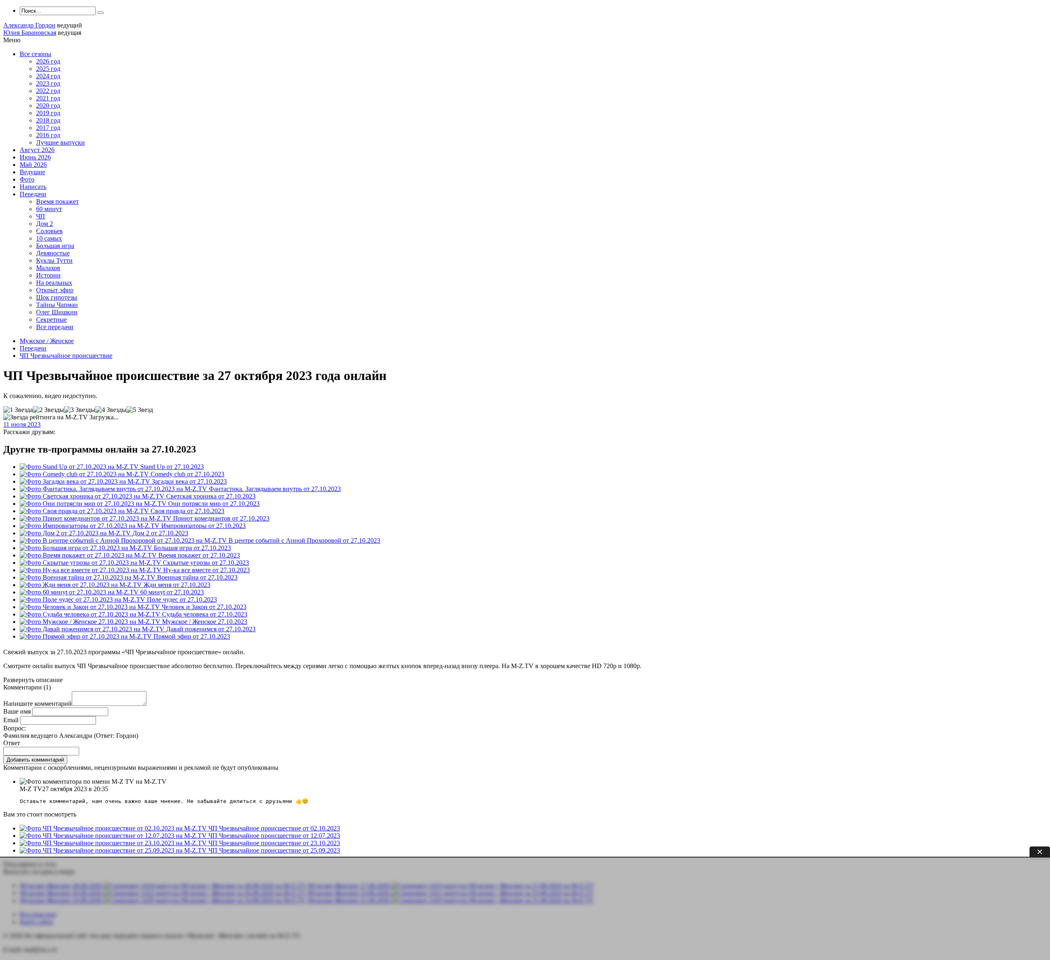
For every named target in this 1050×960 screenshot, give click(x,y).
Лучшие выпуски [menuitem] (60, 142)
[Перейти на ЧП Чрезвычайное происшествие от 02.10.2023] (114, 828)
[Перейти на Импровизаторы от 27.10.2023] (90, 525)
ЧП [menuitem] (40, 216)
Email (10, 720)
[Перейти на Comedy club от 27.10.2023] (85, 474)
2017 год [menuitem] (48, 127)
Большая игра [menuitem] (55, 245)
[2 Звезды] (48, 410)
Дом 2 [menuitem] (44, 223)
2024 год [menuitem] (48, 76)
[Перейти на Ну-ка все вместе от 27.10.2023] (91, 569)
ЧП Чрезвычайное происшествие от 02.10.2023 (274, 828)
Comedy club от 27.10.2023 (187, 474)
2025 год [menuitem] (48, 68)
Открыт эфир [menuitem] (54, 290)
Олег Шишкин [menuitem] (57, 312)
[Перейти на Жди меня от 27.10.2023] (82, 584)
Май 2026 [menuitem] (33, 164)
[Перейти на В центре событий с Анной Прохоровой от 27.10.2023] (124, 540)
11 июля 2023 (22, 424)
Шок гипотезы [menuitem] (56, 297)
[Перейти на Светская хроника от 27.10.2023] (93, 496)
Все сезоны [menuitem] (35, 53)
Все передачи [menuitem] (54, 326)
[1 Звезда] (18, 410)
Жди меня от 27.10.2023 (177, 584)
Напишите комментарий (37, 703)
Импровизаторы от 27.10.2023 (203, 525)
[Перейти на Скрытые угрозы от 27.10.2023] (91, 562)
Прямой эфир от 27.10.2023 (191, 636)
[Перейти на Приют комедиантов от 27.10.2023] (96, 518)
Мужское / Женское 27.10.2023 (204, 621)
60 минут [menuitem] (49, 208)
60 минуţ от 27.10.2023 (172, 592)
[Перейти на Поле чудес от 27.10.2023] (83, 599)
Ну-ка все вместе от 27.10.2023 (206, 569)
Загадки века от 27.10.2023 (189, 481)
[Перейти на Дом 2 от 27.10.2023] (76, 533)
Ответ (11, 742)
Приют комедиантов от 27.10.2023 (221, 518)
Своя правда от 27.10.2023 (187, 510)
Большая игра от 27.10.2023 (192, 547)
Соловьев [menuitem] (49, 230)
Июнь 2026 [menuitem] (35, 157)
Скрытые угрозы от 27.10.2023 (206, 562)
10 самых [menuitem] (49, 238)
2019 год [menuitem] (48, 112)
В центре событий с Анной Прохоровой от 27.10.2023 (304, 540)
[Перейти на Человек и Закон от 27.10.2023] (91, 606)
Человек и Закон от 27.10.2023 (204, 606)
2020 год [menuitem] (48, 105)
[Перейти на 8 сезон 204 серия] (91, 621)
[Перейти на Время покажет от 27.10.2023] (89, 555)
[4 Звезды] (110, 410)
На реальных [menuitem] (54, 282)
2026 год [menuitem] (48, 61)
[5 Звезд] (139, 410)
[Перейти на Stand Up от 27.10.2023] (80, 466)
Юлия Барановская (29, 32)
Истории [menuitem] (48, 275)
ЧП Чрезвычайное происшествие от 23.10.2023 (274, 842)
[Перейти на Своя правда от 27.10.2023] (85, 510)
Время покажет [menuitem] (57, 201)
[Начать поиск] (100, 12)
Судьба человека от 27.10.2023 (204, 614)
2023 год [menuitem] (48, 83)
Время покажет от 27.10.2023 (199, 555)
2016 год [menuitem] (48, 135)
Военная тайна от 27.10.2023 (197, 577)
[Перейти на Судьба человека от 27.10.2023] (91, 614)
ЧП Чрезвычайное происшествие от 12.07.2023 (274, 835)
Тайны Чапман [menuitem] (57, 304)
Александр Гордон (29, 25)
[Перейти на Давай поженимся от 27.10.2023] (93, 629)
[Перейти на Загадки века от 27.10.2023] (86, 481)
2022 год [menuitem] (48, 90)
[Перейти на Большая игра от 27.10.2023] (87, 547)
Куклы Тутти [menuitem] (54, 260)
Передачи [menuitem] (33, 194)
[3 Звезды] (79, 410)
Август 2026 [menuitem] (37, 149)
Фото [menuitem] (27, 179)
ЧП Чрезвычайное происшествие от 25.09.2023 (274, 850)
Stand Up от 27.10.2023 (172, 466)
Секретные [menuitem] (51, 319)
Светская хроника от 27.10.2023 (211, 496)
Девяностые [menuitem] (53, 253)
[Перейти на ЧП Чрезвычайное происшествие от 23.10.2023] (114, 842)
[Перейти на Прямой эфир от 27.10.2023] (86, 636)
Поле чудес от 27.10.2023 (182, 599)
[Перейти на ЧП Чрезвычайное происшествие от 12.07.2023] (114, 835)
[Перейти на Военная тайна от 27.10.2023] (88, 577)
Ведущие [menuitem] (32, 171)
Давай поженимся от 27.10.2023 (211, 629)
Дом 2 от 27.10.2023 (160, 533)
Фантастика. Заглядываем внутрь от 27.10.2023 (275, 488)
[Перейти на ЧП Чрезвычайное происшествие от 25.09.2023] (114, 850)
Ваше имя (17, 711)
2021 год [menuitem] (48, 98)
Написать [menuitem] (33, 186)
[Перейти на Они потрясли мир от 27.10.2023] (94, 503)
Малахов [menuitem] (48, 267)
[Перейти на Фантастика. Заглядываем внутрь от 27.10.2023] (114, 488)
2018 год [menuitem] (48, 120)
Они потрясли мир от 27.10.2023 (214, 503)
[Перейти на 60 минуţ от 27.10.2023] (80, 592)
